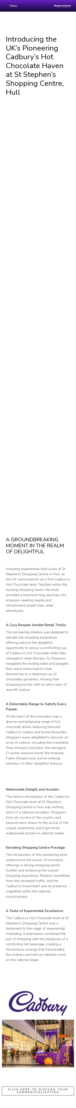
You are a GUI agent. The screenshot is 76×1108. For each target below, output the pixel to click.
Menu (13, 6)
